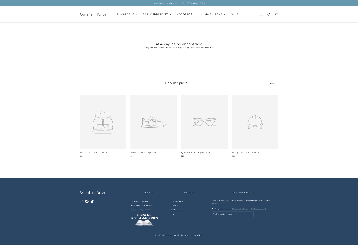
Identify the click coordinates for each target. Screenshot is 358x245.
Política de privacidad (139, 201)
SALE (235, 14)
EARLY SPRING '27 (156, 14)
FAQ (173, 214)
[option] (179, 3)
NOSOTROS (184, 14)
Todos (272, 84)
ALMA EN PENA (212, 14)
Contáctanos (176, 210)
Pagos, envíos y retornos (140, 210)
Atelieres (174, 205)
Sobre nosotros (177, 201)
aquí (189, 47)
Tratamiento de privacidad (141, 205)
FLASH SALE (126, 14)
